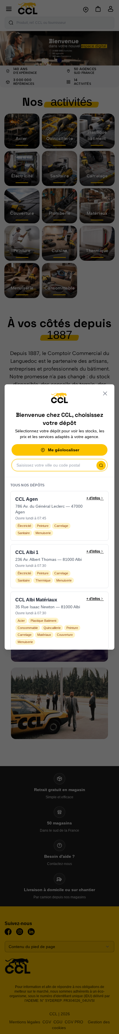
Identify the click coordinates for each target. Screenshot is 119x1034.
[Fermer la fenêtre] (105, 393)
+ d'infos (93, 498)
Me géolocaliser (63, 450)
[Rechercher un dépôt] (101, 465)
